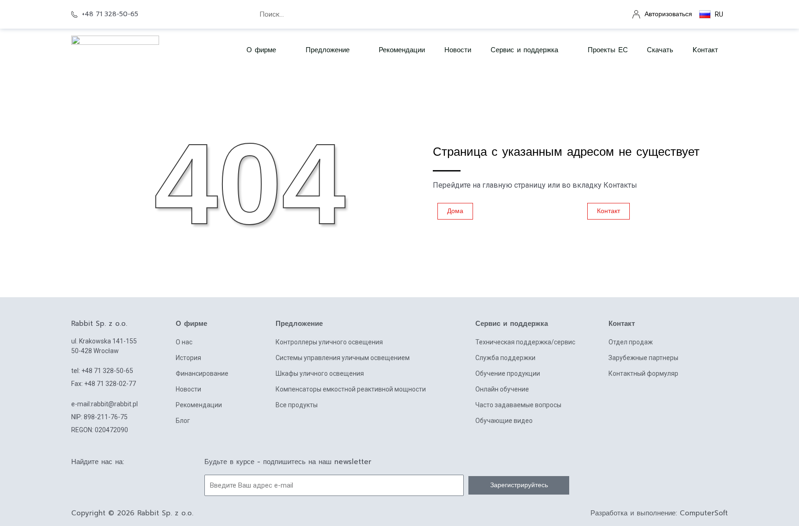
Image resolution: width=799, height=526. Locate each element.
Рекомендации (402, 50)
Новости (457, 50)
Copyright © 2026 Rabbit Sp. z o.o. (132, 513)
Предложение (328, 50)
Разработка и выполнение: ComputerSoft (659, 513)
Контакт (621, 323)
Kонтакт (705, 50)
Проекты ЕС (608, 50)
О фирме (191, 323)
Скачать (660, 50)
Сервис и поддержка (524, 50)
